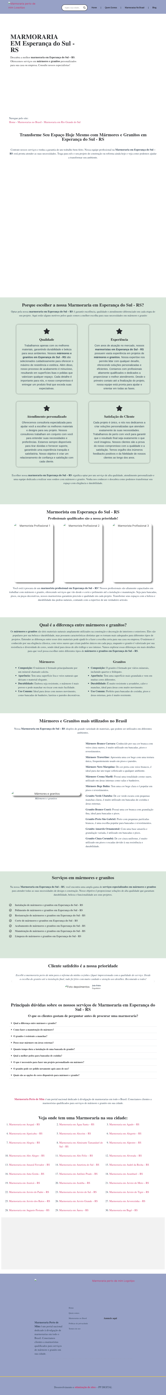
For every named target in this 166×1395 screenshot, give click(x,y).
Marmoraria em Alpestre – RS (125, 1142)
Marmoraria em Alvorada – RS (125, 1155)
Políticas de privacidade (78, 1323)
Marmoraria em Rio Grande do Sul (62, 122)
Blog (154, 8)
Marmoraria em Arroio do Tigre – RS (129, 1192)
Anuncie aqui (110, 1318)
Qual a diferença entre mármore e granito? (35, 1023)
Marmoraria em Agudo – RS (124, 1124)
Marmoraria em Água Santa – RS (76, 1124)
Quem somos (111, 8)
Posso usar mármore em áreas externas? (33, 1042)
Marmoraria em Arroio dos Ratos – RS (29, 1201)
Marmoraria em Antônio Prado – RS (78, 1174)
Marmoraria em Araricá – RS (24, 1183)
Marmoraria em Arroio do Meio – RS (129, 1183)
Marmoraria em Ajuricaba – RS (25, 1133)
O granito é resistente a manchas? (30, 1036)
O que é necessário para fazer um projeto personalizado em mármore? (48, 1062)
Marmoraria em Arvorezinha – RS (127, 1201)
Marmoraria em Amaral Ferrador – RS (29, 1164)
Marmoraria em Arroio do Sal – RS (78, 1192)
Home (94, 8)
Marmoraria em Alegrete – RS (125, 1133)
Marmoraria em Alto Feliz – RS (76, 1155)
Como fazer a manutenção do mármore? (33, 1029)
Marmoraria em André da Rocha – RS (129, 1164)
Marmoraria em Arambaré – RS (126, 1174)
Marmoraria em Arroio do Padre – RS (29, 1192)
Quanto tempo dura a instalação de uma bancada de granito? (44, 1049)
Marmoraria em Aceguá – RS (24, 1124)
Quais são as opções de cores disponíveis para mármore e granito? (46, 1075)
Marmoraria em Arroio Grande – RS (78, 1201)
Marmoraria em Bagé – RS (123, 1210)
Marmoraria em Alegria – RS (24, 1142)
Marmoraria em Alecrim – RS (75, 1133)
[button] (11, 981)
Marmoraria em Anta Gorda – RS (26, 1174)
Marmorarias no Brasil (134, 8)
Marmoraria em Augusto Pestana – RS (29, 1210)
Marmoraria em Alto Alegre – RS (26, 1155)
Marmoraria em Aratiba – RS (74, 1183)
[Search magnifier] (84, 7)
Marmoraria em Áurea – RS (73, 1210)
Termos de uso (75, 1328)
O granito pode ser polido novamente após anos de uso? (41, 1068)
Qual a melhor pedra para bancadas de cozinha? (37, 1055)
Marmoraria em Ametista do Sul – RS (79, 1164)
